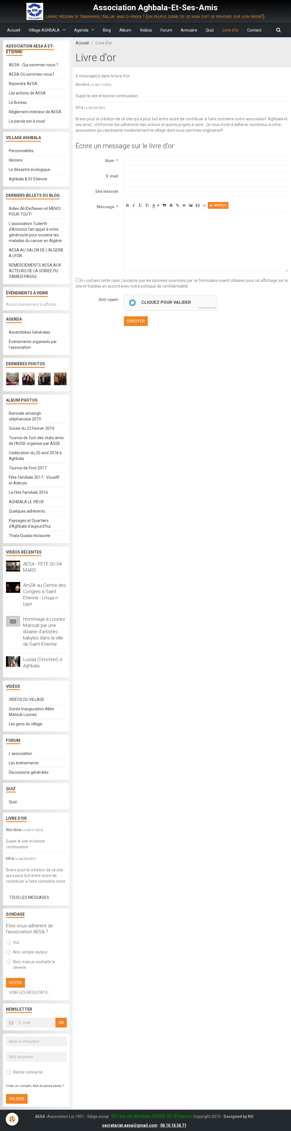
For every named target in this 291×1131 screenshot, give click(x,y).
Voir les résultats (28, 992)
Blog (107, 30)
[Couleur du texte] (155, 205)
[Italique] (133, 205)
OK (61, 1022)
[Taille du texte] (147, 205)
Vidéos (146, 30)
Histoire (15, 160)
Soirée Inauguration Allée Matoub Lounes (31, 712)
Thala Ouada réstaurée (29, 535)
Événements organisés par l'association (33, 344)
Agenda (81, 30)
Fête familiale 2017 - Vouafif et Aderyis (34, 480)
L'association (20, 753)
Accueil (13, 30)
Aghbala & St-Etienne (28, 179)
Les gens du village (25, 724)
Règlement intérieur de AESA (35, 112)
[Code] (204, 205)
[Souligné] (140, 205)
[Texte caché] (184, 205)
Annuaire (189, 30)
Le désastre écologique (29, 169)
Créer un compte (18, 1086)
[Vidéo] (197, 205)
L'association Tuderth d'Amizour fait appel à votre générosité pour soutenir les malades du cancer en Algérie (35, 232)
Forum (166, 30)
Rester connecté (28, 1072)
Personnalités (21, 150)
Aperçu (220, 205)
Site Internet (106, 191)
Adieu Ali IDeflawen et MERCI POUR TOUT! (35, 211)
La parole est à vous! (27, 121)
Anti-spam (108, 299)
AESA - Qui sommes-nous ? (33, 65)
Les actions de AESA (27, 93)
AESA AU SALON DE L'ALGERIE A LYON (36, 253)
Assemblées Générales (29, 332)
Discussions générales (29, 772)
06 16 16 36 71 (173, 1125)
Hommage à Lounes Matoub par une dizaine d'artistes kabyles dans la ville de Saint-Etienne (44, 631)
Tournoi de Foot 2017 (28, 468)
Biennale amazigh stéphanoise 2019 (25, 416)
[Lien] (177, 205)
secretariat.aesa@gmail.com (129, 1125)
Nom (109, 160)
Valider (16, 1099)
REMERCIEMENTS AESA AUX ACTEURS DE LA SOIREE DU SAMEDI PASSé (35, 271)
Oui (16, 942)
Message (105, 207)
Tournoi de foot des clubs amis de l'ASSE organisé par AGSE (36, 441)
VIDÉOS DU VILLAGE (26, 699)
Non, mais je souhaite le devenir (34, 964)
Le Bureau (18, 102)
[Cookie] (12, 1119)
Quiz (210, 30)
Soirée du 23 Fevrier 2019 (31, 428)
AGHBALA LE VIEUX (26, 502)
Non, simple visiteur (30, 952)
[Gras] (127, 205)
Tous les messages (29, 897)
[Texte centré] (171, 205)
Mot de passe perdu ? (48, 1086)
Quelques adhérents (27, 511)
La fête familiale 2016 (28, 492)
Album (125, 30)
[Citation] (164, 205)
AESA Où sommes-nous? (31, 74)
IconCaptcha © (207, 307)
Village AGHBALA (45, 30)
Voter (15, 983)
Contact (254, 30)
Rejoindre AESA (23, 83)
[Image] (190, 205)
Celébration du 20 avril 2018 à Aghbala (35, 456)
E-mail (112, 176)
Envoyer (136, 321)
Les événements (24, 763)
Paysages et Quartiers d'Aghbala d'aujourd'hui (30, 523)
